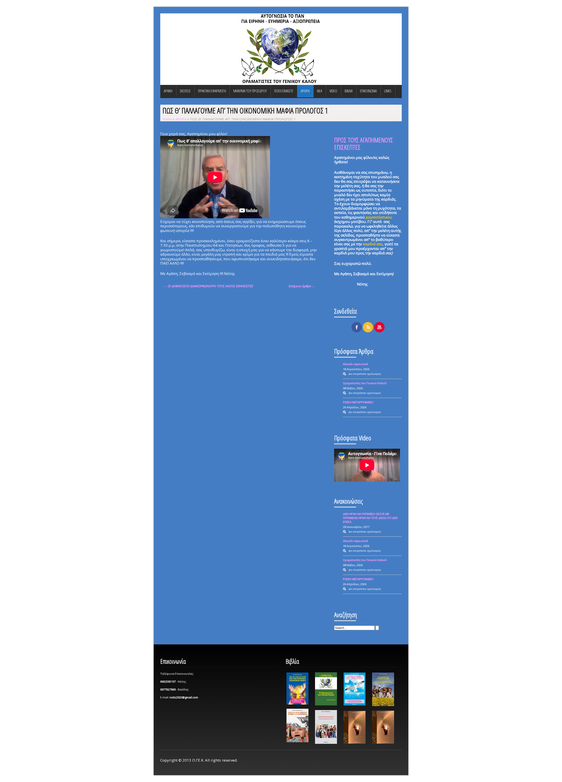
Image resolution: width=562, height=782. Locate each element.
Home (167, 119)
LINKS (387, 90)
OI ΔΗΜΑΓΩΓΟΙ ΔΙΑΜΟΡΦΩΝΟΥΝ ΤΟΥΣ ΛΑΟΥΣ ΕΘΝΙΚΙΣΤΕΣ (208, 286)
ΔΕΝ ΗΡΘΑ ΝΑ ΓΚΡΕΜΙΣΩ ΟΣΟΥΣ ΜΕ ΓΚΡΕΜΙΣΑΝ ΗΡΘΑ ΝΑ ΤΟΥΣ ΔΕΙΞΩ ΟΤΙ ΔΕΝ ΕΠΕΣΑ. (370, 518)
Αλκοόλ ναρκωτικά (355, 364)
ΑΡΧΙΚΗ (168, 90)
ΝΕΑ (319, 90)
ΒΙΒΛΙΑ (349, 90)
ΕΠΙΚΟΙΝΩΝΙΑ (368, 90)
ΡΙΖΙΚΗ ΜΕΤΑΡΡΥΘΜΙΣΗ (358, 402)
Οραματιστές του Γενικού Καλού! (365, 383)
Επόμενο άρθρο (301, 286)
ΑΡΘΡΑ (305, 90)
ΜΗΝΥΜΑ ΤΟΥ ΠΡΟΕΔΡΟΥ (250, 90)
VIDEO (333, 90)
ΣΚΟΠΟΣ (185, 90)
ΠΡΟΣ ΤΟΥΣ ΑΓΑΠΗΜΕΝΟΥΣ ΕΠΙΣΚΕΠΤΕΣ (363, 143)
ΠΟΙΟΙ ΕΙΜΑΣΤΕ (283, 90)
